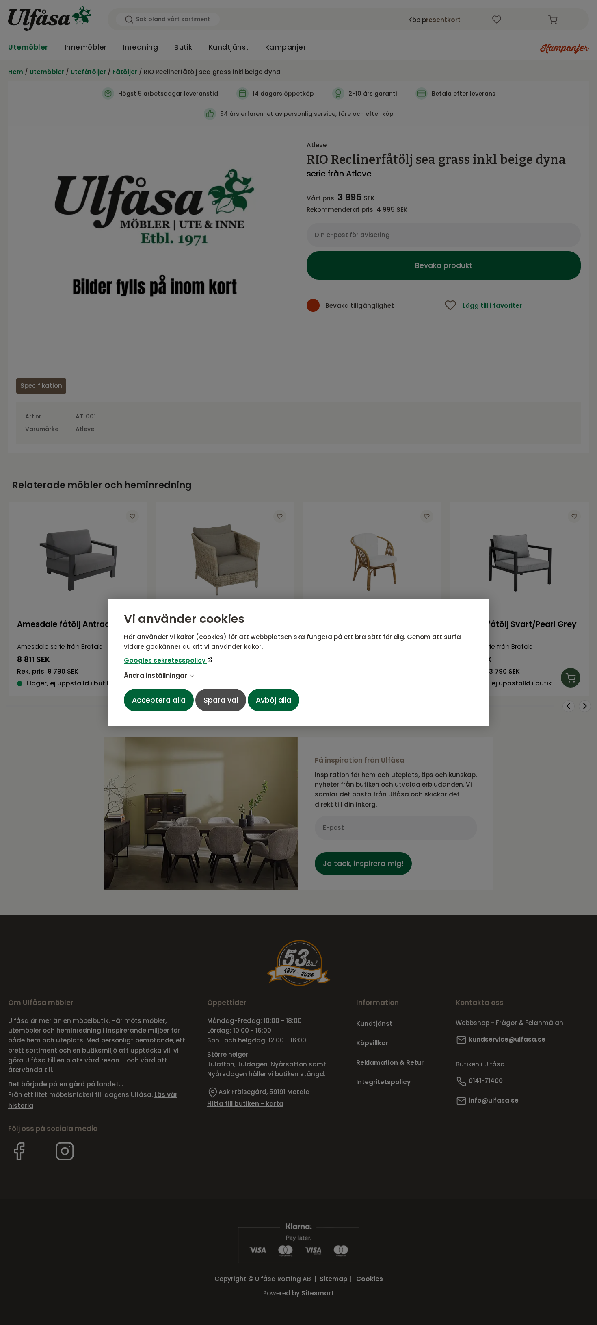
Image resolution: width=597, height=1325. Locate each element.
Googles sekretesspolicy (165, 660)
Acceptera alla (159, 700)
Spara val (220, 700)
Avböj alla (273, 700)
